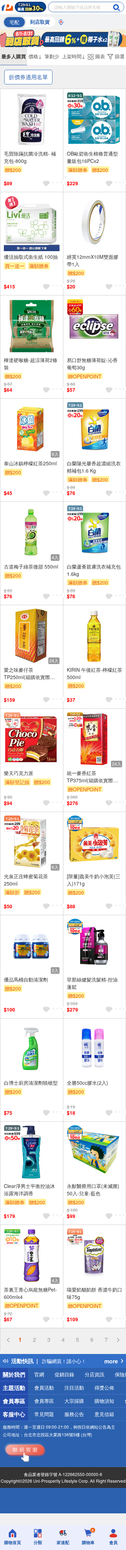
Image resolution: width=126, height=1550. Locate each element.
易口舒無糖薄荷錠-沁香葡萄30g (92, 363)
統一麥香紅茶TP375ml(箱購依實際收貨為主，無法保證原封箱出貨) (94, 776)
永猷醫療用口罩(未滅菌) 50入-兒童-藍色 (93, 1189)
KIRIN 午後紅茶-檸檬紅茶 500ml (94, 673)
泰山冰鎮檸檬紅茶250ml (30, 463)
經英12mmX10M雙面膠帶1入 (92, 260)
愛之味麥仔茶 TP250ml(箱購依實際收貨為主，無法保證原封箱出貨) (31, 673)
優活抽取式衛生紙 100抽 (31, 256)
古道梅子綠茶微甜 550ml (31, 566)
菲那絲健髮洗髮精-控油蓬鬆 (92, 983)
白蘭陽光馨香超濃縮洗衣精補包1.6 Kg (94, 467)
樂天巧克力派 (18, 772)
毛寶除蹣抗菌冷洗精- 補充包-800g (30, 157)
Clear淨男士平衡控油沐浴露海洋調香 (29, 1189)
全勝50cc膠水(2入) (87, 1082)
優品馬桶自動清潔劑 (26, 979)
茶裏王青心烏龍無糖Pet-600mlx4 (30, 1293)
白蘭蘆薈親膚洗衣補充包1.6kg (94, 570)
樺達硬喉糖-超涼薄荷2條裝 (30, 363)
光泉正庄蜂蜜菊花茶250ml (26, 880)
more (111, 1361)
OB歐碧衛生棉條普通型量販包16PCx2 (92, 157)
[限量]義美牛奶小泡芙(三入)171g (93, 880)
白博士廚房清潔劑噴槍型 (31, 1082)
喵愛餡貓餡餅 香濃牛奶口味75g (94, 1293)
